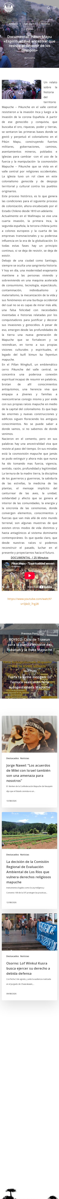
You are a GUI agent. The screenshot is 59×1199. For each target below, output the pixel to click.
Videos (29, 29)
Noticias (45, 23)
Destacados (30, 23)
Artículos (13, 23)
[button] (54, 7)
